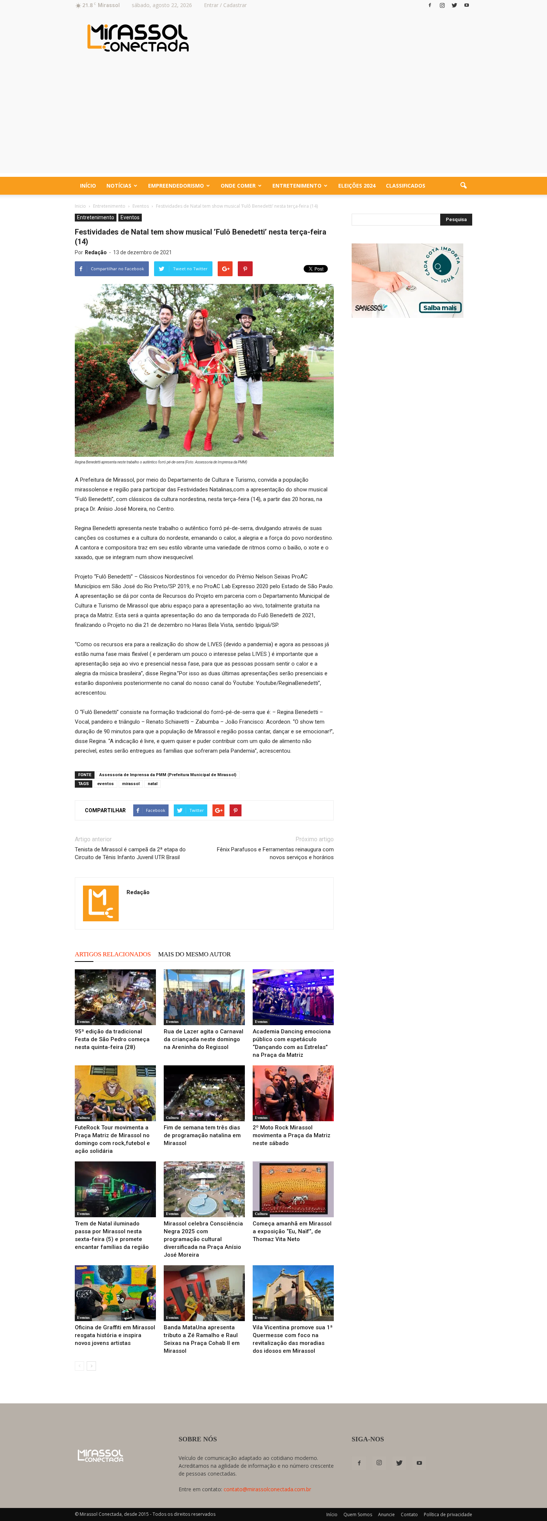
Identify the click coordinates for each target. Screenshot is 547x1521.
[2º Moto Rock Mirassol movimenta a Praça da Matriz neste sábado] (293, 1093)
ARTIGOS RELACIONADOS (113, 954)
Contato (409, 1514)
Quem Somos (357, 1514)
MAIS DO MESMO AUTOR (194, 954)
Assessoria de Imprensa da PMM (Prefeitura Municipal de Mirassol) (167, 774)
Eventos (130, 217)
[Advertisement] (273, 121)
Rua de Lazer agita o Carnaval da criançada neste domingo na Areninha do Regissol (203, 1039)
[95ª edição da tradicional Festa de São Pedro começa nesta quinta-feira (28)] (115, 997)
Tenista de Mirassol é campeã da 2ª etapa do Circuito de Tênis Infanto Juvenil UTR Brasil (130, 853)
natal (152, 783)
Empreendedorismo (176, 185)
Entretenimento (297, 185)
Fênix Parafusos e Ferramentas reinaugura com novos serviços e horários (275, 853)
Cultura (83, 1118)
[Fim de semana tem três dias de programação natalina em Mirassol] (204, 1093)
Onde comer (238, 185)
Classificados (405, 185)
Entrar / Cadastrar (225, 5)
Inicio (80, 206)
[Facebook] (429, 5)
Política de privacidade (448, 1514)
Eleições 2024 (356, 185)
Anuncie (386, 1514)
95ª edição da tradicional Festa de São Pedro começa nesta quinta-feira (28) (112, 1039)
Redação (96, 252)
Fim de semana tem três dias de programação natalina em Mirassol (202, 1135)
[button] (463, 186)
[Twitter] (454, 5)
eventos (105, 783)
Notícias (118, 185)
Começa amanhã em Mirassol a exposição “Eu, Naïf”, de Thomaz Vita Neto (292, 1231)
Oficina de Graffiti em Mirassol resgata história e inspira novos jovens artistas (115, 1335)
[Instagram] (442, 5)
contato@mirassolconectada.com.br (267, 1489)
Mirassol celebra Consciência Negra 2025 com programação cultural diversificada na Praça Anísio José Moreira (203, 1239)
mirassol (131, 783)
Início (88, 185)
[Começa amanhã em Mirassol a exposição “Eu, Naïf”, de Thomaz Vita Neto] (293, 1189)
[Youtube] (466, 5)
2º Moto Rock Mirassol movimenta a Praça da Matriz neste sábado (291, 1135)
